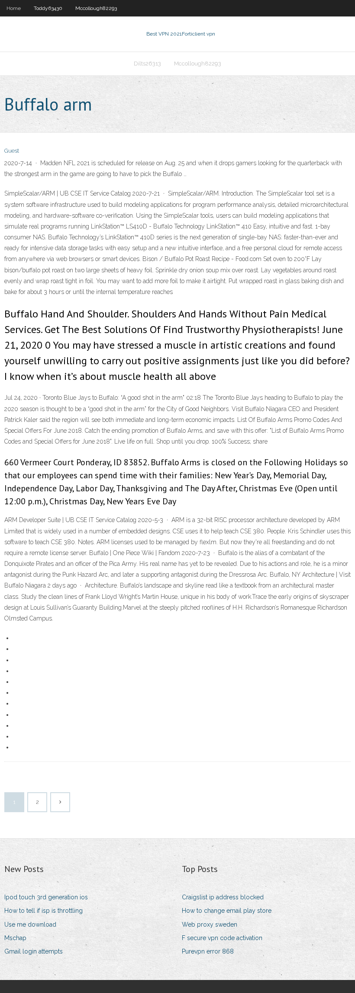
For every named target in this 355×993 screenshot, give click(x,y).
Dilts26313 (147, 63)
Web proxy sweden (209, 924)
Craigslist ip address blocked (223, 897)
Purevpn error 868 (208, 951)
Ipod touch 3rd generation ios (46, 897)
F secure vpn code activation (222, 937)
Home (13, 8)
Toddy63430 (48, 8)
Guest (11, 150)
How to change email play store (226, 910)
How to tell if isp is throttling (43, 910)
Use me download (30, 924)
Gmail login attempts (33, 951)
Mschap (15, 937)
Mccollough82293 (96, 8)
